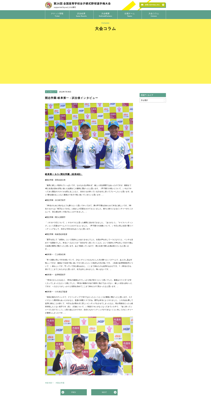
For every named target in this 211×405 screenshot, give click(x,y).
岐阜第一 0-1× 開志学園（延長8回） (64, 174)
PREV (73, 392)
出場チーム (130, 14)
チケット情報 (57, 14)
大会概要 (105, 14)
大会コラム (154, 14)
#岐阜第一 (49, 383)
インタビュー (51, 92)
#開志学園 (60, 383)
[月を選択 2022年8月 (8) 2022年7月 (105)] (153, 100)
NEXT (104, 392)
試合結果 (81, 14)
